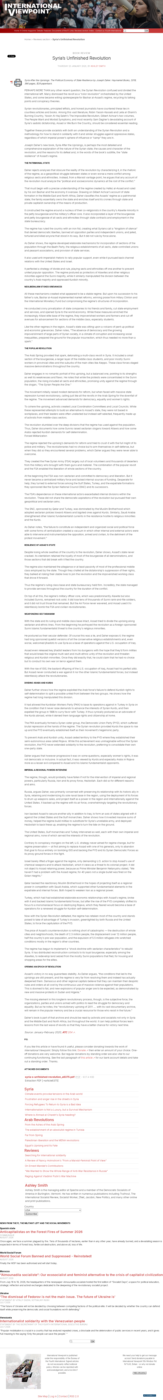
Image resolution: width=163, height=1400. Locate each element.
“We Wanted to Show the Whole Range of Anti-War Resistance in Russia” (66, 1171)
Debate (40, 31)
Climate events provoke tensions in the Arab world (54, 1093)
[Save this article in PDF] (12, 81)
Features (47, 31)
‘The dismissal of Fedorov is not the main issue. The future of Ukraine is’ (57, 1297)
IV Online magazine (28, 31)
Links (72, 31)
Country (29, 1206)
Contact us (100, 31)
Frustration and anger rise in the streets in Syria (52, 1099)
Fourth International (113, 31)
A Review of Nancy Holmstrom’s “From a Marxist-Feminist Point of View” (66, 1160)
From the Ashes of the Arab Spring (44, 1124)
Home (16, 31)
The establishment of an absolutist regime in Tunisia (54, 1129)
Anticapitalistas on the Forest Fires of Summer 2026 (41, 1232)
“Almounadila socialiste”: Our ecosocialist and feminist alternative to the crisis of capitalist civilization (81, 1275)
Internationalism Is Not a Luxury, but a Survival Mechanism (58, 1109)
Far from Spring (34, 1135)
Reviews (31, 1150)
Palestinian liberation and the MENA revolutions (52, 1140)
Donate (82, 1050)
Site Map (43, 1396)
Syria (28, 1089)
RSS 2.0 (74, 1396)
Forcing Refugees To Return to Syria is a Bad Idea (53, 1104)
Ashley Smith (98, 66)
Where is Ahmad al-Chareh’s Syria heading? (50, 1114)
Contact (63, 1396)
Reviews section (81, 31)
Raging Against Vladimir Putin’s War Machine (50, 1176)
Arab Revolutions (39, 1120)
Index (91, 31)
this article (87, 1057)
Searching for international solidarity (45, 1155)
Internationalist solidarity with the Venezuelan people (42, 1321)
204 (67, 1032)
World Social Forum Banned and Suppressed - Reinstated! (46, 1256)
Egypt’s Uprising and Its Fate (41, 1145)
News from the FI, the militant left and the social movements (35, 1223)
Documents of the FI (60, 31)
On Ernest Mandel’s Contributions (44, 1165)
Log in (53, 1396)
